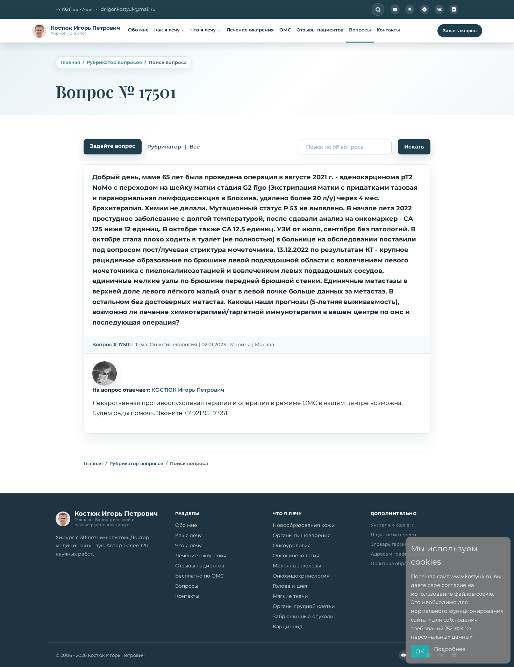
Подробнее (449, 649)
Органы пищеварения (301, 535)
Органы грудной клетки (304, 606)
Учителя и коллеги (393, 525)
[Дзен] (453, 9)
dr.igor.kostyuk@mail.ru (128, 9)
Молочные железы (297, 566)
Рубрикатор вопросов (114, 62)
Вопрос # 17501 (111, 344)
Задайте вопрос (112, 146)
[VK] (439, 9)
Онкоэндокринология (301, 576)
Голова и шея (290, 586)
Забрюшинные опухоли (303, 616)
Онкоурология (291, 545)
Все (195, 146)
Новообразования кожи (304, 525)
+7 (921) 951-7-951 (74, 9)
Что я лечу (203, 29)
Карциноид (287, 626)
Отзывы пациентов (320, 29)
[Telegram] (424, 9)
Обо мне (138, 29)
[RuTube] (409, 9)
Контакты (388, 29)
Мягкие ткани (290, 596)
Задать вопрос (460, 30)
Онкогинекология (296, 555)
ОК (419, 651)
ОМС (285, 29)
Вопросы (360, 29)
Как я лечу (167, 29)
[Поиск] (378, 9)
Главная (70, 62)
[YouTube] (395, 9)
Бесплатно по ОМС (199, 576)
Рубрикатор (164, 146)
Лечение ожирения (250, 29)
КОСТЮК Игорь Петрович (187, 389)
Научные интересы (393, 534)
